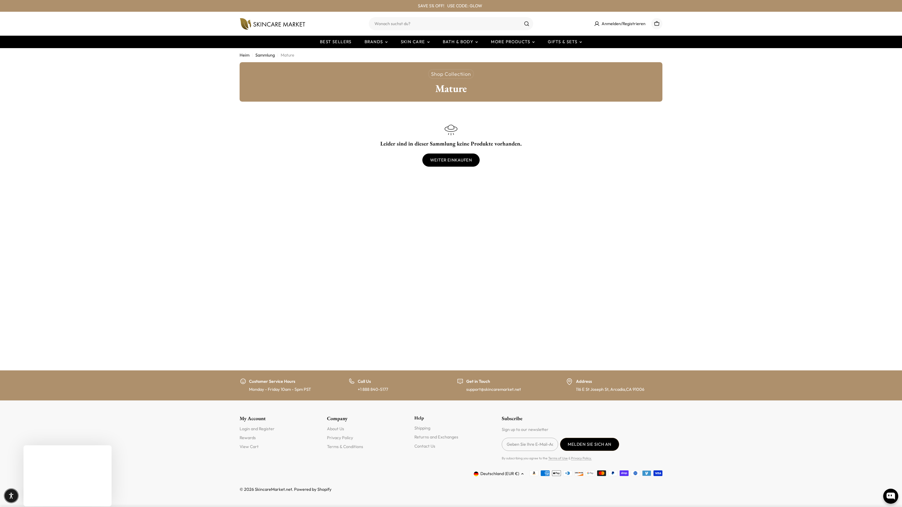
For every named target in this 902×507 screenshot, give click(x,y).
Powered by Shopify (312, 489)
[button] (11, 495)
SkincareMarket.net (273, 489)
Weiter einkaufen (451, 160)
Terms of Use (558, 458)
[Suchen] (526, 24)
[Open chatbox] (890, 496)
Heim (244, 55)
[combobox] (451, 23)
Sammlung (265, 55)
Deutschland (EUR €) (499, 473)
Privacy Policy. (581, 458)
